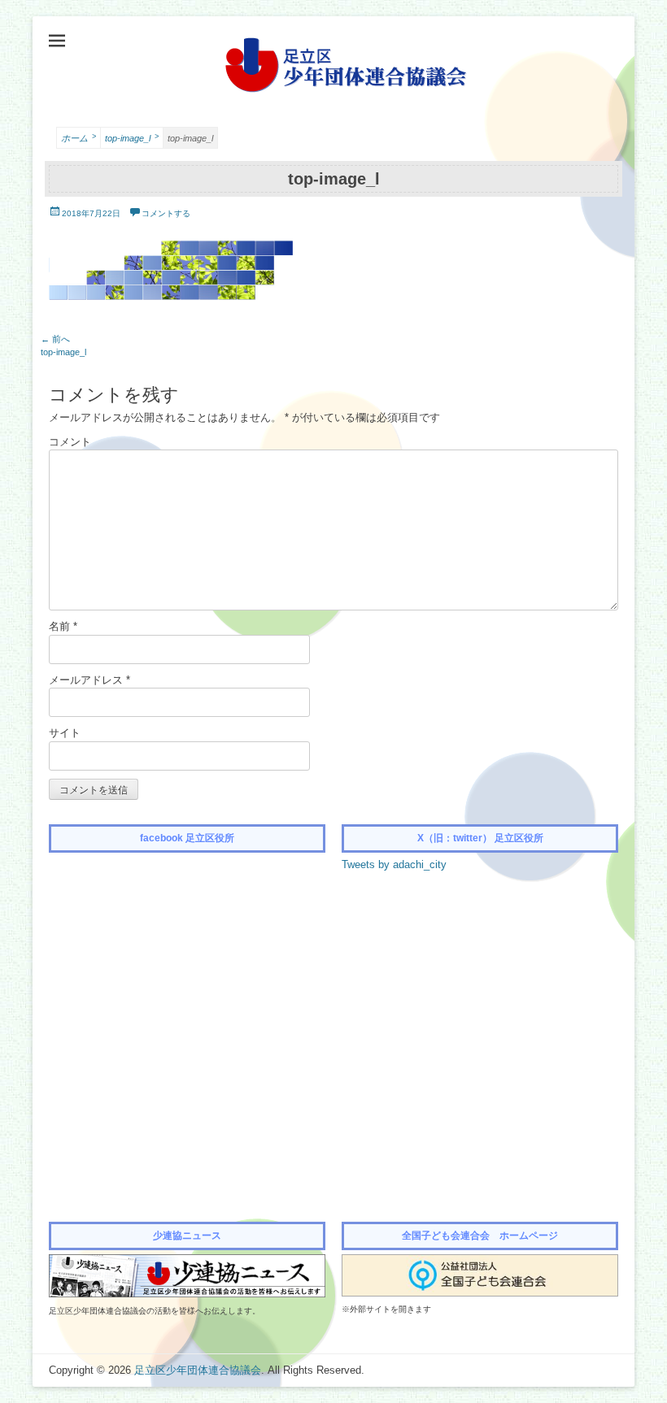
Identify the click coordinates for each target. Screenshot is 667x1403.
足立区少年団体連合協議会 (197, 1370)
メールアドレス (89, 680)
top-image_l (132, 137)
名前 (63, 626)
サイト (65, 733)
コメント (70, 442)
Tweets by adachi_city (394, 864)
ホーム (78, 137)
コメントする (166, 213)
